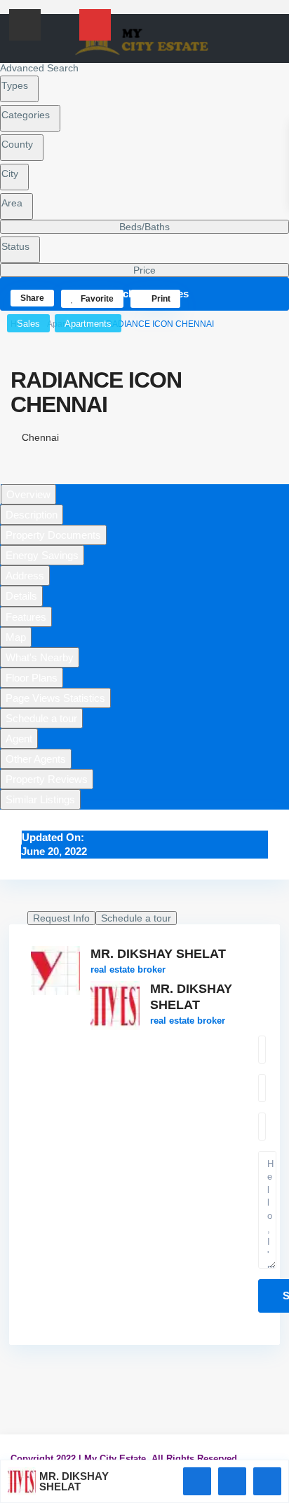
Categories (25, 114)
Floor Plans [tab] (32, 678)
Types (14, 85)
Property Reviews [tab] (47, 779)
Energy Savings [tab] (42, 555)
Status (15, 246)
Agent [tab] (19, 739)
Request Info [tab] (61, 918)
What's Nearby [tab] (40, 657)
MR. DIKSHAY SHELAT (158, 954)
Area (11, 203)
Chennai (40, 437)
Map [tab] (16, 637)
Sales (28, 323)
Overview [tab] (28, 494)
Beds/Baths (144, 226)
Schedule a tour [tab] (41, 718)
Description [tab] (32, 515)
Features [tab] (26, 617)
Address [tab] (25, 575)
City (9, 173)
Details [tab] (21, 596)
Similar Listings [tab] (40, 799)
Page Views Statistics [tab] (55, 698)
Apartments (88, 323)
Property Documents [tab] (53, 535)
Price (144, 270)
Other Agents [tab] (36, 759)
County (17, 144)
